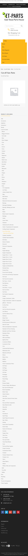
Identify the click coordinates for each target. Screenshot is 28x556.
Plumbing (3, 476)
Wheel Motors (6, 461)
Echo (3, 142)
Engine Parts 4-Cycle (7, 261)
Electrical (5, 244)
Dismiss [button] (21, 0)
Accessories (3, 120)
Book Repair (5, 53)
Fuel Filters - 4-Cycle (7, 287)
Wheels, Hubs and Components (9, 465)
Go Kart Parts (5, 305)
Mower (4, 355)
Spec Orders (5, 420)
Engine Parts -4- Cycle (7, 257)
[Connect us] (2, 512)
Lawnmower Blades (7, 341)
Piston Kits (5, 376)
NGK (3, 170)
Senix (3, 179)
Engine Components (7, 252)
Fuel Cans (5, 276)
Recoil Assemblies (6, 389)
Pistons (4, 381)
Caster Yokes (5, 220)
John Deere (4, 162)
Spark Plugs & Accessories (8, 418)
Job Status (4, 56)
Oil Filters (5, 365)
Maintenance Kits (6, 350)
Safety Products (6, 394)
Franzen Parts (5, 270)
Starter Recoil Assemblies (8, 424)
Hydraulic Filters (6, 333)
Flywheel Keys (6, 268)
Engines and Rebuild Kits (8, 265)
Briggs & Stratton (5, 133)
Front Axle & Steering (7, 272)
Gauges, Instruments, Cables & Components (12, 300)
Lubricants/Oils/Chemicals (8, 348)
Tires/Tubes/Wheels (7, 441)
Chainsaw (5, 222)
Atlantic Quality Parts (7, 192)
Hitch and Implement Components (10, 326)
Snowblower (5, 413)
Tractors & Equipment (6, 481)
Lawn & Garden (7, 69)
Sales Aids (5, 396)
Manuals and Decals (7, 352)
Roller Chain (5, 391)
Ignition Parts (5, 339)
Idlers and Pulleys (6, 337)
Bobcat (3, 131)
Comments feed (4, 530)
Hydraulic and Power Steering (9, 331)
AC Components (6, 187)
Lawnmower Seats (6, 344)
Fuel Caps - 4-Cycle (7, 281)
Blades (4, 211)
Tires (2, 478)
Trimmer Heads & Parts (8, 455)
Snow (4, 411)
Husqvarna (4, 155)
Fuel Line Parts (6, 289)
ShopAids (5, 409)
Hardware (5, 315)
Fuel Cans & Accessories (8, 278)
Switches (4, 431)
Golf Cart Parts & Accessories (9, 309)
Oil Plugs (4, 368)
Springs (4, 422)
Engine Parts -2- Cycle (7, 255)
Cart (3, 62)
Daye (3, 138)
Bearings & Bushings (7, 205)
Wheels (4, 463)
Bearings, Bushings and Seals (9, 207)
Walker (3, 472)
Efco (3, 144)
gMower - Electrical (7, 302)
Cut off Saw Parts (6, 231)
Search (21, 26)
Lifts (4, 346)
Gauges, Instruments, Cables (8, 298)
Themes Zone (19, 553)
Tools (4, 444)
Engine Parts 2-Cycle (7, 259)
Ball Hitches (5, 196)
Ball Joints (5, 198)
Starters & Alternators (7, 428)
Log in (2, 526)
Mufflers (4, 361)
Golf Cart (5, 307)
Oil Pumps (5, 370)
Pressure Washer (6, 383)
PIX (3, 175)
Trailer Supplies (4, 483)
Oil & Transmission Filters (8, 363)
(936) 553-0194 (14, 30)
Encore (3, 146)
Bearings (4, 203)
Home (3, 44)
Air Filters (5, 190)
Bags (4, 194)
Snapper (3, 183)
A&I (2, 118)
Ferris (3, 149)
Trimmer (4, 452)
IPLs (3, 47)
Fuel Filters (5, 285)
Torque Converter (6, 448)
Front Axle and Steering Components (10, 274)
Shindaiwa (4, 181)
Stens (12, 69)
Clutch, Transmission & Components (10, 227)
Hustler (3, 157)
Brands (2, 127)
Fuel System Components (8, 294)
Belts (4, 209)
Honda (3, 153)
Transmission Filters (7, 450)
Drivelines (5, 239)
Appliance (3, 123)
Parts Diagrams (5, 50)
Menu (5, 40)
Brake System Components (8, 213)
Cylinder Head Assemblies (8, 237)
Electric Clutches (6, 242)
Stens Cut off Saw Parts (8, 233)
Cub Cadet (4, 135)
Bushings (4, 216)
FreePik (5, 554)
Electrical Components (7, 246)
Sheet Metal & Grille (7, 405)
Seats (4, 400)
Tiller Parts (5, 435)
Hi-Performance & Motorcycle (9, 322)
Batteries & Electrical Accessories (10, 200)
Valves (4, 459)
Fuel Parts (5, 292)
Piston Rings (5, 378)
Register (18, 6)
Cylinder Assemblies (7, 235)
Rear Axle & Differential (8, 387)
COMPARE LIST (11, 4)
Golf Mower (5, 311)
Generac (3, 151)
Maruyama (4, 168)
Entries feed (3, 528)
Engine (4, 248)
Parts (2, 474)
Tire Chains (5, 437)
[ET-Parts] (14, 21)
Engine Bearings (6, 250)
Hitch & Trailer (6, 324)
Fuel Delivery (5, 283)
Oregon (3, 172)
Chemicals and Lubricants (8, 224)
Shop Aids (5, 407)
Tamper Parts (5, 433)
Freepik (14, 554)
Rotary (3, 177)
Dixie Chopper (5, 140)
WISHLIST (5, 4)
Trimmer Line (6, 457)
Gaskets (4, 296)
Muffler (4, 359)
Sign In (14, 6)
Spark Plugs (5, 415)
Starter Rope (5, 426)
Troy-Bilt (4, 470)
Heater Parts (5, 318)
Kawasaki (4, 164)
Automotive (3, 125)
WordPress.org (4, 532)
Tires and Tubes (6, 439)
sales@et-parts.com (7, 503)
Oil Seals (4, 372)
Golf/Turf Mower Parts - (8, 313)
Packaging (5, 374)
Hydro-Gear (4, 159)
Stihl (3, 468)
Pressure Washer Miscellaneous (9, 385)
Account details (5, 59)
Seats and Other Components (9, 402)
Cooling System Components (9, 229)
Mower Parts (5, 357)
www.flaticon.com (21, 554)
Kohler (3, 166)
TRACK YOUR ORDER (21, 4)
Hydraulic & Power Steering (9, 328)
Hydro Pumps (5, 335)
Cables (4, 218)
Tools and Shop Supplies (8, 446)
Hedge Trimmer (6, 320)
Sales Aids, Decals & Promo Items (10, 398)
